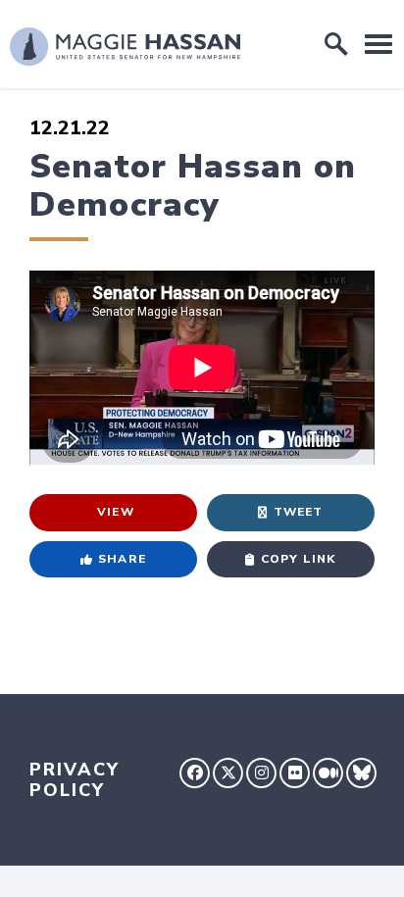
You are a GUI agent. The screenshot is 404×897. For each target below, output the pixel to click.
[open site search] (336, 44)
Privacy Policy (74, 780)
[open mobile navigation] (378, 43)
